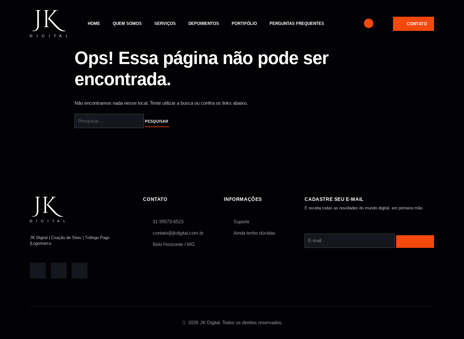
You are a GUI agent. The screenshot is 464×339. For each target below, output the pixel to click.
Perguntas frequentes (297, 23)
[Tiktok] (59, 270)
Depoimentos (203, 23)
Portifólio (244, 23)
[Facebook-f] (38, 270)
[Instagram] (79, 270)
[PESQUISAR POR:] (109, 121)
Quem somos (127, 23)
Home (94, 23)
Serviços (165, 23)
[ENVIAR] (415, 241)
